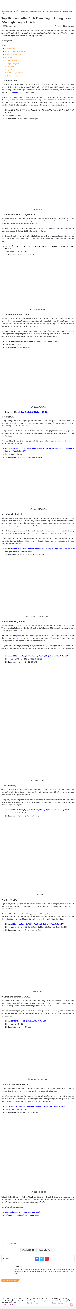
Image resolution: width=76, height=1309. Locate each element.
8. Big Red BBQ (10, 70)
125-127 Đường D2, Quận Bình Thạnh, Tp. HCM (28, 1021)
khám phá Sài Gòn (47, 1250)
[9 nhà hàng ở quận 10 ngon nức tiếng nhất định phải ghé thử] (63, 1290)
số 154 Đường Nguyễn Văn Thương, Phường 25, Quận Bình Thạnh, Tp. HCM (39, 656)
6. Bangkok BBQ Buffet (12, 64)
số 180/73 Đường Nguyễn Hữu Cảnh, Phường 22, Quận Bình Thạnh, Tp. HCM (40, 810)
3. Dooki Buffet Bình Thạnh (13, 54)
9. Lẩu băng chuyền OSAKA (14, 73)
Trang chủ (6, 11)
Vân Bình (18, 1266)
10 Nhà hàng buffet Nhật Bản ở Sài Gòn (33, 412)
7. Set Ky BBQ (9, 67)
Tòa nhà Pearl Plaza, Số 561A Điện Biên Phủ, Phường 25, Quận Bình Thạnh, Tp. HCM (43, 548)
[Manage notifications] (71, 1304)
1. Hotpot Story (10, 48)
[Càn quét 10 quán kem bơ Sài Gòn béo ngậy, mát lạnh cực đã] (38, 1290)
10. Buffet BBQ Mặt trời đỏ (13, 76)
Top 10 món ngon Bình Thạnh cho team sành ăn (23, 1212)
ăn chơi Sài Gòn (29, 1250)
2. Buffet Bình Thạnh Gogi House (15, 51)
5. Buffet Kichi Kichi (11, 61)
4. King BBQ (9, 57)
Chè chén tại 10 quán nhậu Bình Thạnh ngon (22, 1215)
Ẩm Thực (13, 11)
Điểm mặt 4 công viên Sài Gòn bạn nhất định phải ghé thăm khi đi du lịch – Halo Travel (12, 1300)
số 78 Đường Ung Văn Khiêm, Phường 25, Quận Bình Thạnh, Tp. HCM (37, 924)
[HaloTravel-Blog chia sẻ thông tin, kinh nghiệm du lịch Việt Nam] (38, 4)
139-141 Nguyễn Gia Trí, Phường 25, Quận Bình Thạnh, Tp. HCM (35, 341)
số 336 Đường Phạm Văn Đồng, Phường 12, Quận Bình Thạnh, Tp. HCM (38, 1106)
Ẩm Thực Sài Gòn (22, 11)
